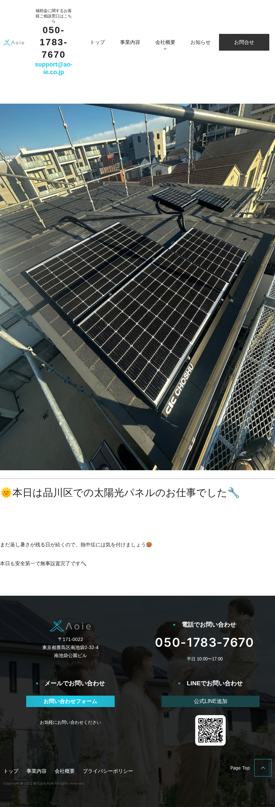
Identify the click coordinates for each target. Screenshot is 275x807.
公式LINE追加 (210, 701)
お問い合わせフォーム (70, 701)
